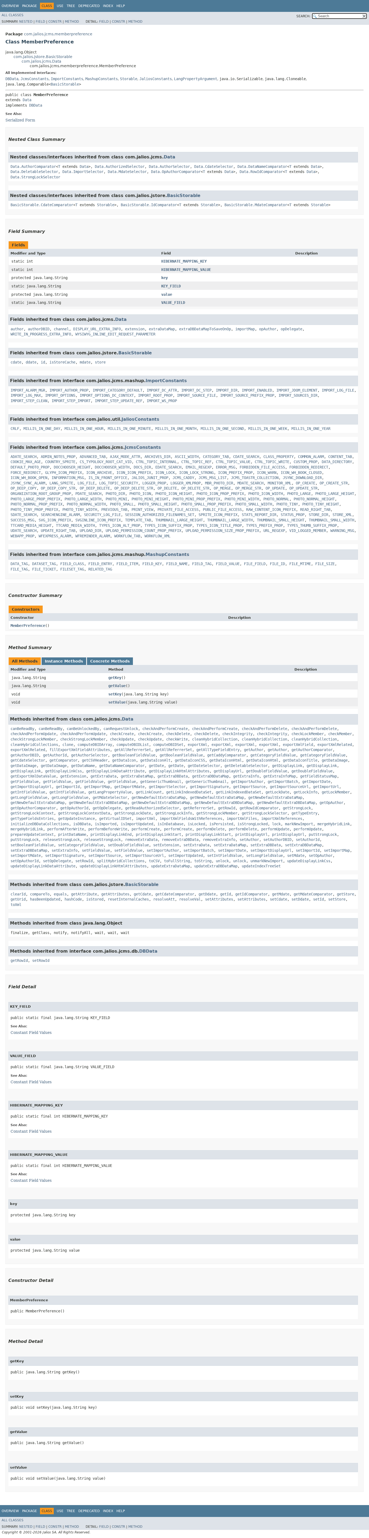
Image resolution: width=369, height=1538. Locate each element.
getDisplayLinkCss (63, 771)
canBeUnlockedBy (83, 728)
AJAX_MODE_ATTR (125, 456)
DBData (11, 79)
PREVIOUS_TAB (114, 509)
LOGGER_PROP (154, 483)
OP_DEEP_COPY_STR (58, 488)
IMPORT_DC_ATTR (162, 390)
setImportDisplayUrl (270, 850)
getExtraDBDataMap (210, 776)
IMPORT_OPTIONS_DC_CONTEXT (107, 395)
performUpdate (275, 829)
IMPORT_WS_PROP (162, 401)
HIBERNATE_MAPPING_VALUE (186, 269)
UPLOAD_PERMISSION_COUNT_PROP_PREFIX (143, 530)
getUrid (18, 899)
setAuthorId (308, 839)
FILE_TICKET (44, 569)
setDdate (300, 899)
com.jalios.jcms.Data (41, 61)
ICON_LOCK (165, 472)
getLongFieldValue (29, 797)
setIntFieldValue (224, 855)
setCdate (278, 899)
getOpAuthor (331, 802)
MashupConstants (101, 79)
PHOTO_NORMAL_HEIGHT (314, 499)
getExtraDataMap (137, 776)
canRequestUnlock (120, 728)
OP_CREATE (305, 483)
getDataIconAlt (155, 760)
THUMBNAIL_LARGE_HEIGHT (179, 520)
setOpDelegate (57, 861)
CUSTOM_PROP (305, 462)
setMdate (295, 855)
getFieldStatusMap (318, 776)
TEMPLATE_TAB (138, 520)
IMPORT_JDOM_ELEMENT (296, 390)
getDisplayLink (287, 765)
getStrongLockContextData (84, 813)
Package (29, 6)
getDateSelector (204, 765)
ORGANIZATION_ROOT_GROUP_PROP (41, 493)
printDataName (72, 834)
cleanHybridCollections (34, 744)
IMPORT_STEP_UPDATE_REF (118, 401)
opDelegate (291, 329)
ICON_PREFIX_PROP (235, 472)
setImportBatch (198, 850)
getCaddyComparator (226, 755)
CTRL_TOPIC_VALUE (233, 462)
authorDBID (38, 329)
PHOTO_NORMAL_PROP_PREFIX (36, 504)
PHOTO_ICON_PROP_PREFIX (220, 493)
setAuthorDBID (277, 839)
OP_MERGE (222, 488)
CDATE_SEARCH (246, 456)
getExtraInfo (246, 776)
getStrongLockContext (32, 813)
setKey (114, 694)
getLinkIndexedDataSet (189, 792)
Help (120, 6)
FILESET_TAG (72, 569)
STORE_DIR (318, 514)
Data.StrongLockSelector (35, 177)
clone (67, 744)
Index (108, 6)
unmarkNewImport (266, 861)
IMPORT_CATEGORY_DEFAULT (117, 390)
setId (318, 899)
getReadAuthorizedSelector (152, 808)
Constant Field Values (31, 1032)
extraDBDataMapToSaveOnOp (205, 329)
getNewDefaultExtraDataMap (159, 797)
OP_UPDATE (275, 488)
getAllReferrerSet (132, 750)
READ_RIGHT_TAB (315, 509)
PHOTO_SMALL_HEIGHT (157, 504)
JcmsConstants (35, 79)
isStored (94, 899)
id (43, 362)
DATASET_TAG (44, 564)
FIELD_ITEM (127, 564)
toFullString (177, 861)
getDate (156, 765)
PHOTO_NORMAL (276, 499)
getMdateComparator (313, 894)
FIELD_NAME (177, 564)
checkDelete (178, 734)
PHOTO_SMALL (122, 504)
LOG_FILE (86, 483)
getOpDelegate (107, 808)
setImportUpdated (185, 855)
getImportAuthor (247, 781)
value (166, 294)
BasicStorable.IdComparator (149, 205)
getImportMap (97, 787)
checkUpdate (122, 739)
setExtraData (196, 845)
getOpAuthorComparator (33, 808)
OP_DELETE (167, 488)
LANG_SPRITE (61, 483)
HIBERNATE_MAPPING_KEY (184, 261)
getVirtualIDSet (115, 818)
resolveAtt (164, 899)
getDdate (207, 894)
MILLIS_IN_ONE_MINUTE (129, 428)
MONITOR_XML (279, 483)
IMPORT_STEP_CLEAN (29, 401)
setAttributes (219, 899)
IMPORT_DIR (226, 390)
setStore (336, 899)
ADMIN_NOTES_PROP (58, 456)
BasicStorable (65, 84)
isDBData (81, 824)
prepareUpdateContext (32, 834)
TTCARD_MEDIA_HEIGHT (31, 525)
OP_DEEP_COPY (23, 488)
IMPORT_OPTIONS (60, 395)
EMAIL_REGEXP (199, 467)
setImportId (308, 850)
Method (72, 21)
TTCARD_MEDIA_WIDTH (75, 525)
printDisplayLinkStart (158, 834)
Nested (25, 21)
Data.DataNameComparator (262, 166)
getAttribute (84, 894)
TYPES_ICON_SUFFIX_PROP (168, 525)
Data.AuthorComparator (33, 166)
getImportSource (249, 787)
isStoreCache (62, 362)
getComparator (63, 760)
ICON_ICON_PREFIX (133, 472)
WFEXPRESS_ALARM (55, 536)
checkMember (340, 734)
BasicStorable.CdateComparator (42, 205)
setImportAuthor (163, 850)
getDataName (83, 765)
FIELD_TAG (202, 564)
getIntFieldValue (28, 792)
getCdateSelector (28, 760)
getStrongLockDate (132, 813)
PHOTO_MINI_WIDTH (241, 499)
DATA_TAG (19, 564)
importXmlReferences (281, 818)
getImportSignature (209, 787)
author (17, 329)
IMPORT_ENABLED (257, 390)
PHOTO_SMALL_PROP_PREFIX (206, 504)
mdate (85, 362)
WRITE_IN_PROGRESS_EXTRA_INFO (41, 334)
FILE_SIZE (325, 564)
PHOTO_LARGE (299, 493)
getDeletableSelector (246, 765)
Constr (55, 21)
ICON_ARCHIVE (99, 472)
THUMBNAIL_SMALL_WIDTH (331, 520)
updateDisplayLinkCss (308, 861)
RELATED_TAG (100, 569)
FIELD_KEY (152, 564)
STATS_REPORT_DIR (259, 514)
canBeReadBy (22, 728)
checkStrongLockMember (33, 739)
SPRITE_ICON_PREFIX (218, 514)
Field (40, 21)
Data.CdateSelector (213, 166)
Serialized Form (20, 120)
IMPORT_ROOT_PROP (155, 395)
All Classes (13, 15)
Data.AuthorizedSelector (120, 166)
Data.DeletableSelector (34, 171)
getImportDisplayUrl (31, 787)
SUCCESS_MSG (22, 520)
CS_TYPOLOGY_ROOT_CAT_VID (106, 462)
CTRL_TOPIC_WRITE (272, 462)
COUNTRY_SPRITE (60, 462)
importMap (245, 329)
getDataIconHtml (225, 760)
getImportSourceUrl (289, 787)
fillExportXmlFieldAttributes (79, 750)
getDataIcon (124, 760)
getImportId (68, 787)
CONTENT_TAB (340, 456)
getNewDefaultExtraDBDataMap (98, 802)
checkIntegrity (237, 734)
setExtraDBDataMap (303, 845)
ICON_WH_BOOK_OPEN (29, 478)
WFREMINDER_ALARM (92, 536)
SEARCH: (303, 16)
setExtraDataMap (230, 845)
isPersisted (221, 824)
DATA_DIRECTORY (337, 462)
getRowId (226, 808)
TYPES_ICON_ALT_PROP (119, 525)
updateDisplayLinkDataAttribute (43, 866)
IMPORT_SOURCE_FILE (196, 395)
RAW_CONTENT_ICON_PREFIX (271, 509)
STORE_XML (342, 514)
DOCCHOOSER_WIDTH (112, 467)
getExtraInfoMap (279, 776)
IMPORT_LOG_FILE (338, 390)
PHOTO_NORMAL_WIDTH (86, 504)
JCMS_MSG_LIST (213, 478)
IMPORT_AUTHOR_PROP (68, 390)
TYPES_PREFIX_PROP (264, 525)
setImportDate (232, 850)
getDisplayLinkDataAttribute (115, 771)
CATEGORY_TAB (216, 456)
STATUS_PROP (292, 514)
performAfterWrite (65, 829)
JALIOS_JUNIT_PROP (150, 478)
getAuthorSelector (89, 755)
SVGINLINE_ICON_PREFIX (98, 520)
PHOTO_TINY (287, 504)
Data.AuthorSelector (169, 166)
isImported (105, 824)
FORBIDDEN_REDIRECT (308, 467)
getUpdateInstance (76, 818)
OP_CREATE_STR (334, 483)
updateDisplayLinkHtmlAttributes (113, 866)
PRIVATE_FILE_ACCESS (178, 509)
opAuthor (267, 329)
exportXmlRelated (334, 744)
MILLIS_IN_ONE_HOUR (84, 428)
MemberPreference (28, 625)
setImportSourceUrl (144, 855)
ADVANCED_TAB (93, 456)
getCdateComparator (174, 894)
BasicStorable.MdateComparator (255, 205)
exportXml (197, 744)
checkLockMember (307, 734)
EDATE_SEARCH (168, 467)
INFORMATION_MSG (68, 478)
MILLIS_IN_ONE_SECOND (222, 428)
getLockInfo (305, 792)
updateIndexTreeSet (261, 866)
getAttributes (115, 894)
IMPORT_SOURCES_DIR (298, 395)
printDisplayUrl (251, 834)
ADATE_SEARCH (23, 456)
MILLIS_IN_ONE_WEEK (267, 428)
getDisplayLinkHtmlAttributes (179, 771)
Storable (128, 79)
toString (203, 861)
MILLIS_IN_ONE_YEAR (310, 428)
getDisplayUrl (228, 771)
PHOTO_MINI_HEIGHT (150, 499)
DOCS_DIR (142, 467)
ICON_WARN (266, 472)
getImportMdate (129, 787)
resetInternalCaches (128, 899)
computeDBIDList (132, 744)
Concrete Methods (110, 661)
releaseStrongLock (61, 839)
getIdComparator (251, 894)
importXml (145, 818)
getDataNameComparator (122, 765)
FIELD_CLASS (72, 564)
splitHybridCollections (121, 861)
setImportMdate (26, 855)
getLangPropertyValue (110, 792)
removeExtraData (141, 839)
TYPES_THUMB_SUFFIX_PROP (312, 525)
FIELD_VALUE (228, 564)
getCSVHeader (95, 760)
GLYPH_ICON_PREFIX (63, 472)
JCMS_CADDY (183, 478)
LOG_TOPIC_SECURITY (118, 483)
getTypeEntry (304, 813)
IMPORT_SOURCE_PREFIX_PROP (247, 395)
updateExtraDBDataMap (215, 866)
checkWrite (177, 739)
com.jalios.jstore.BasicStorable (43, 57)
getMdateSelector (110, 797)
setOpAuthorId (25, 861)
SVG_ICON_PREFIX (55, 520)
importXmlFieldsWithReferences (191, 818)
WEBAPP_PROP (22, 536)
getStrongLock (297, 808)
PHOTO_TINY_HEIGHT (320, 504)
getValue (117, 686)
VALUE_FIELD (173, 302)
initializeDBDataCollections (40, 824)
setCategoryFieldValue (80, 845)
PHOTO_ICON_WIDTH (265, 493)
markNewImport (299, 824)
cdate (16, 362)
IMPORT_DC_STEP (196, 390)
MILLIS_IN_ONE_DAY (42, 428)
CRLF (15, 428)
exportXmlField (298, 744)
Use (60, 6)
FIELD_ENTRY (100, 564)
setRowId (84, 861)
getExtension (73, 776)
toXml (16, 904)
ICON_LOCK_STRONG (196, 472)
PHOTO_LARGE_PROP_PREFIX (35, 499)
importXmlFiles (242, 818)
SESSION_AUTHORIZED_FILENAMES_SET (159, 514)
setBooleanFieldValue (32, 845)
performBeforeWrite (107, 829)
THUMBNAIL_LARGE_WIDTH (230, 520)
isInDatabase (170, 824)
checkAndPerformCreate (165, 728)
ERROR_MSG (225, 467)
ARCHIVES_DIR (157, 456)
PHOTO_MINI (116, 499)
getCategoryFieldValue (273, 755)
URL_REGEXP (274, 530)
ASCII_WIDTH (187, 456)
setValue (117, 702)
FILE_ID (277, 564)
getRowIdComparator (259, 808)
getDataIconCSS (190, 760)
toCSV (154, 861)
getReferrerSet (198, 808)
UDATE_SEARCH (23, 530)
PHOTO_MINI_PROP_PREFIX (196, 499)
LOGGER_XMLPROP (185, 483)
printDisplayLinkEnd (111, 834)
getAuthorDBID (25, 755)
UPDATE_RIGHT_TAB (58, 530)
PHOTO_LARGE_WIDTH (83, 499)
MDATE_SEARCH (250, 483)
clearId (18, 894)
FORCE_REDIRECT (26, 472)
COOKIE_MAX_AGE (26, 462)
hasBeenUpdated (45, 899)
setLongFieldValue (264, 855)
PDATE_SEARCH (88, 493)
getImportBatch (283, 781)
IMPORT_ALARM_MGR (28, 390)
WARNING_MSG (342, 530)
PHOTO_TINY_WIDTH (79, 509)
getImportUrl (326, 787)
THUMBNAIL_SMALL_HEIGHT (280, 520)
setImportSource (104, 855)
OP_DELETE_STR (195, 488)
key (164, 278)
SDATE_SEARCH (23, 514)
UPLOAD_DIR (90, 530)
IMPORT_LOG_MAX (26, 395)
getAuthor (253, 750)
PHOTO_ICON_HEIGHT (173, 493)
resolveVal (190, 899)
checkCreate (122, 734)
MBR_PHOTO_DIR (219, 483)
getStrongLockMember (216, 813)
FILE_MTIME (300, 564)
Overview (10, 6)
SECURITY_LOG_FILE (102, 514)
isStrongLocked (252, 824)
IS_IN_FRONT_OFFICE (107, 478)
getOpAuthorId (74, 808)
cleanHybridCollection (214, 739)
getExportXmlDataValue (33, 776)
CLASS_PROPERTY (278, 456)
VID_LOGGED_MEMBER (307, 530)
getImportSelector (167, 787)
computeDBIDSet (168, 744)
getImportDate (316, 781)
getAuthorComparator (312, 750)
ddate (31, 362)
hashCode (73, 899)
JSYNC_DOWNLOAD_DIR (302, 478)
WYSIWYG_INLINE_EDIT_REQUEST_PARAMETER (115, 334)
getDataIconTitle (300, 760)
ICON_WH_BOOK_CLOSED (301, 472)
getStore (345, 894)
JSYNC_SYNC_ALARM (28, 483)
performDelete (210, 829)
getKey (114, 677)
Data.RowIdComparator (261, 171)
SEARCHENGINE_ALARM (60, 514)
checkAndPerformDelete (264, 728)
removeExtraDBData (180, 839)
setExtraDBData (265, 845)
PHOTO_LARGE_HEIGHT (334, 493)
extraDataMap (162, 329)
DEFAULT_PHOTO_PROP (30, 467)
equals (60, 894)
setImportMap (337, 850)
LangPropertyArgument (195, 79)
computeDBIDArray (95, 744)
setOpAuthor (321, 855)
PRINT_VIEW (142, 509)
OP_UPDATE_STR (303, 488)
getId (225, 894)
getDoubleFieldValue (266, 771)
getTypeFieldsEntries (32, 818)
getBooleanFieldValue (133, 755)
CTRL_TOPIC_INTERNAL (156, 462)
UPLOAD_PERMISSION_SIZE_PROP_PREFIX (222, 530)
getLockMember (336, 792)
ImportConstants (67, 79)
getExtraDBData (172, 776)
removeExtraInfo (219, 839)
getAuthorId (55, 755)
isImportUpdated (137, 824)
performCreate (146, 829)
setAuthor (249, 839)
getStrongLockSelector (264, 813)
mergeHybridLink (333, 824)
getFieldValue (25, 781)
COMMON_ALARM (311, 456)
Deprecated (89, 6)
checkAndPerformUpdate (33, 734)
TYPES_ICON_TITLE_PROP (219, 525)
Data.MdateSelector (127, 171)
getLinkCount (149, 792)
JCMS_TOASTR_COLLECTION (255, 478)
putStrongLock (323, 834)
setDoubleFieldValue (128, 845)
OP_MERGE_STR (248, 488)
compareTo (39, 894)
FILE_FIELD (255, 564)
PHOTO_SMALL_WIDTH (253, 504)
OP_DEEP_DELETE (95, 488)
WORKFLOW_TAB (127, 536)
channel (61, 329)
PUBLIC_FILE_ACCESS (222, 509)
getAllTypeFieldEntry (218, 750)
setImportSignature (64, 855)
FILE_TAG (19, 569)
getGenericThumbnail (160, 781)
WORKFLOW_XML (157, 536)
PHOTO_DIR (115, 493)
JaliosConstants (155, 79)
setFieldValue (96, 850)
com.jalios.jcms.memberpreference (58, 34)
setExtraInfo (65, 850)
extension (135, 329)
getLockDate (277, 792)
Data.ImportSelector (82, 171)
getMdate (280, 894)
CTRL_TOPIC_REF (196, 462)
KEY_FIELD (171, 286)
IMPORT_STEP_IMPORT (71, 401)
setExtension (166, 845)
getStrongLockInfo (173, 813)
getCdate (142, 894)
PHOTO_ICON (140, 493)
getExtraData (103, 776)
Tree (71, 6)
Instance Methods (64, 661)
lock (276, 824)
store (100, 362)
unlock (222, 861)
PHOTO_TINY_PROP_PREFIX (34, 509)
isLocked (196, 824)
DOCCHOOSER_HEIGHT (72, 467)
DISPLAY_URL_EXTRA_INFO (97, 329)
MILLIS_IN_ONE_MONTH (175, 428)
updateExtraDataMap (170, 866)
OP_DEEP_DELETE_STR (133, 488)
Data (27, 100)
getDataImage (335, 760)
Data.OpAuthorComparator (176, 171)
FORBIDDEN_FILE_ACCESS (262, 467)
